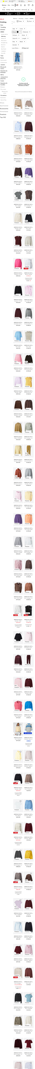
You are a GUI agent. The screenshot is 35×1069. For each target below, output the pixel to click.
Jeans (26, 18)
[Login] (21, 5)
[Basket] (33, 5)
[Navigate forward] (28, 10)
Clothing (21, 18)
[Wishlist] (29, 5)
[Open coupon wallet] (17, 5)
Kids (13, 5)
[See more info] (18, 72)
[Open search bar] (31, 10)
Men (9, 5)
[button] (20, 21)
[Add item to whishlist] (20, 54)
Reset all (25, 48)
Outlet (5, 1)
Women (4, 5)
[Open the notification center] (25, 5)
